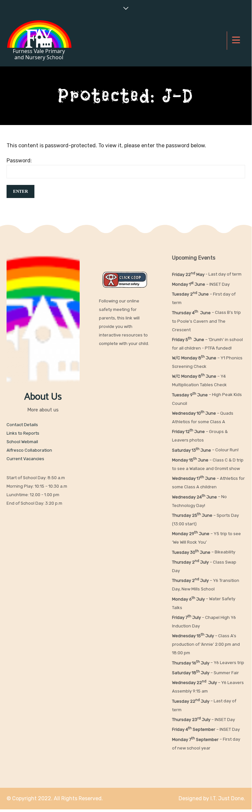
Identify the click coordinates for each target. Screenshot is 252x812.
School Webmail (22, 441)
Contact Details (22, 424)
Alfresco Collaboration (29, 450)
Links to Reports (23, 433)
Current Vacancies (25, 458)
